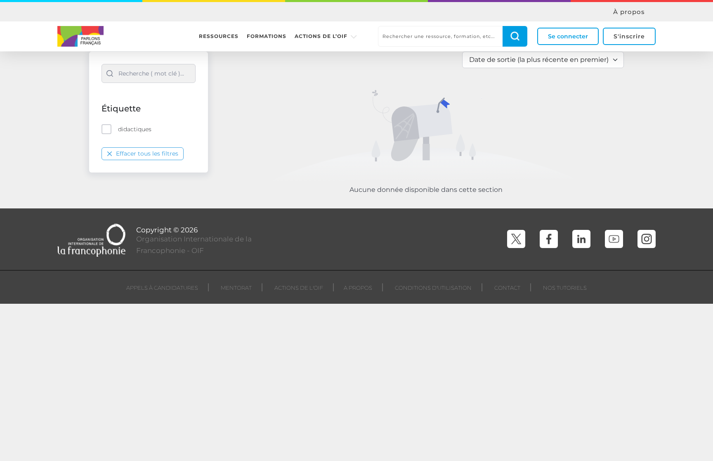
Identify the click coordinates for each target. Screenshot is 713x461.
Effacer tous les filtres (147, 153)
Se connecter (568, 36)
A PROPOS (358, 287)
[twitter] (516, 239)
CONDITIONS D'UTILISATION (433, 287)
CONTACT (507, 287)
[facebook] (549, 239)
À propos (629, 12)
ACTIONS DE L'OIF (298, 287)
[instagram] (646, 239)
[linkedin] (581, 239)
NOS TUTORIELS (565, 287)
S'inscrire (629, 36)
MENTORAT (236, 287)
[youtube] (614, 239)
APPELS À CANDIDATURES (162, 287)
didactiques (134, 129)
